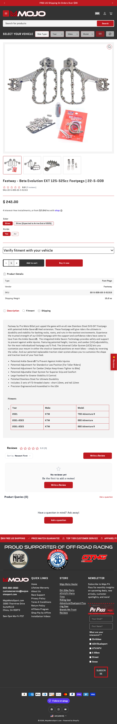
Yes (6, 234)
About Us (36, 591)
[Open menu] (6, 13)
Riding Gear (65, 600)
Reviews (64, 612)
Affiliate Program (40, 609)
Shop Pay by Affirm (41, 612)
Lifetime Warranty (40, 587)
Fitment (30, 310)
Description (13, 310)
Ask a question (106, 496)
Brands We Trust (68, 609)
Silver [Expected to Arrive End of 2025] (34, 223)
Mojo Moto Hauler (69, 584)
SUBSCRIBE (101, 672)
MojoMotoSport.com (53, 720)
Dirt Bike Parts (67, 590)
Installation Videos (40, 616)
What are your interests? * (96, 633)
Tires (62, 596)
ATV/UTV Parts (67, 593)
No (15, 234)
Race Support (38, 595)
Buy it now (64, 263)
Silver (7, 223)
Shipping (46, 310)
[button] (97, 13)
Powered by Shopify (71, 720)
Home (34, 584)
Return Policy (38, 605)
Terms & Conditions (41, 602)
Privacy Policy (38, 598)
